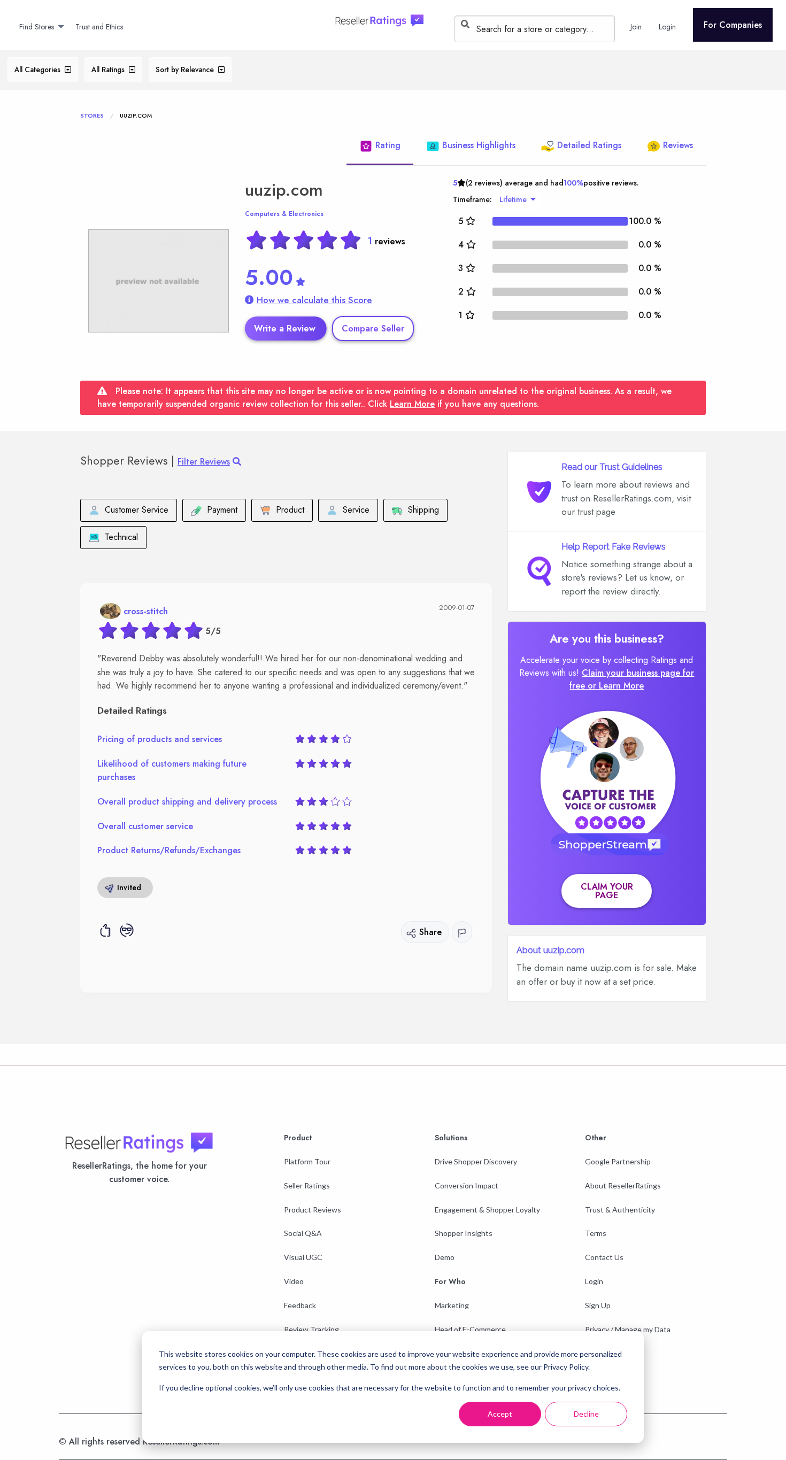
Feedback (300, 1305)
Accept (500, 1413)
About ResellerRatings (623, 1185)
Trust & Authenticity (620, 1209)
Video (294, 1281)
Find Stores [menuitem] (36, 26)
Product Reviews (312, 1209)
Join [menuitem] (636, 26)
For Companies (733, 25)
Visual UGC (303, 1257)
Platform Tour (307, 1161)
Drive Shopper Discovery (476, 1161)
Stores (92, 115)
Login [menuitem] (667, 26)
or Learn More (616, 685)
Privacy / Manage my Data (628, 1329)
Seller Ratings (307, 1185)
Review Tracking (311, 1329)
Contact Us (604, 1257)
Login (594, 1281)
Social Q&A (303, 1233)
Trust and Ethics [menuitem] (99, 26)
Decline (586, 1413)
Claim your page (607, 890)
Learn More (412, 404)
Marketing (452, 1305)
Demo (444, 1257)
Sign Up (598, 1305)
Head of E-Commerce (470, 1329)
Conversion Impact (466, 1185)
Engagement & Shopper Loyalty (487, 1209)
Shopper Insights (463, 1233)
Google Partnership (618, 1161)
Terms (595, 1233)
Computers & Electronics (284, 214)
